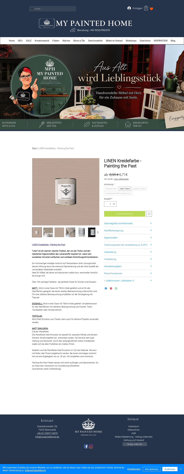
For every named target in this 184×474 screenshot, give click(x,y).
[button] (146, 8)
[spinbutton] (110, 203)
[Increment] (114, 203)
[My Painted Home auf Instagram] (91, 446)
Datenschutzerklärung (35, 470)
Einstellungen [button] (134, 468)
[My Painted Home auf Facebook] (86, 446)
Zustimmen (170, 469)
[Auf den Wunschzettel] (149, 214)
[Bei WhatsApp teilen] (116, 288)
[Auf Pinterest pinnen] (111, 288)
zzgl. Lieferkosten (121, 179)
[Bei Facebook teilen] (105, 288)
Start (34, 148)
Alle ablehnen (151, 469)
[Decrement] (106, 203)
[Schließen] (180, 469)
